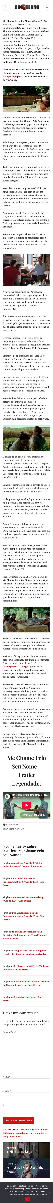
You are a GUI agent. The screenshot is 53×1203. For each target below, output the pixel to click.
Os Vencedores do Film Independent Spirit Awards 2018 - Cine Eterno (23, 916)
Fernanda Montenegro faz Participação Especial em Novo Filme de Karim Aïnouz (25, 935)
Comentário (9, 1032)
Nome (6, 1076)
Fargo (25, 666)
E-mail (7, 1090)
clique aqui (11, 76)
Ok (27, 1199)
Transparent (11, 666)
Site (5, 1104)
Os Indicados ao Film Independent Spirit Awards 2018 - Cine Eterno (23, 882)
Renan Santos (13, 825)
